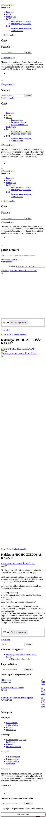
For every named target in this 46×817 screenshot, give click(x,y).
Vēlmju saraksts (12, 761)
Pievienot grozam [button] (18, 322)
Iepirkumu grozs (12, 759)
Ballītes (9, 727)
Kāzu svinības (17, 120)
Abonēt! (29, 669)
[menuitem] (10, 12)
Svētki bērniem (12, 725)
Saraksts (13, 259)
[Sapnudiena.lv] (8, 5)
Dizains (9, 117)
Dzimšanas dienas (18, 122)
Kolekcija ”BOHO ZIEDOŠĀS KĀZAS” (18, 349)
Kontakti (9, 744)
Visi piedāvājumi (13, 757)
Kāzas (3, 334)
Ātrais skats (5, 330)
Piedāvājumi (11, 127)
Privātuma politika (13, 746)
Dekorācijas (11, 729)
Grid (8, 259)
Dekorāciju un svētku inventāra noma (21, 654)
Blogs (8, 115)
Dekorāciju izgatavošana (21, 134)
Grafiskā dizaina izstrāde (21, 131)
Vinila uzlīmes (17, 141)
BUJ (8, 136)
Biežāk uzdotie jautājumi (21, 138)
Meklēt (28, 52)
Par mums (10, 113)
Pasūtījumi (10, 129)
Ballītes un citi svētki (19, 124)
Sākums (4, 255)
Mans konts (10, 764)
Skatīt (3, 259)
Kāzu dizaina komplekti (16, 334)
